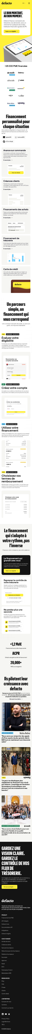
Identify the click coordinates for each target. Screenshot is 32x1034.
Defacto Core (5, 924)
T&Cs (3, 1024)
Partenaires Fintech (7, 970)
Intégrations (5, 930)
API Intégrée (5, 921)
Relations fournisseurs (8, 954)
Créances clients (6, 944)
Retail (3, 963)
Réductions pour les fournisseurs (11, 951)
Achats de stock (6, 941)
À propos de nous (6, 1001)
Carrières (4, 1004)
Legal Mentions (6, 1021)
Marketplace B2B (6, 973)
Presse (3, 987)
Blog (3, 981)
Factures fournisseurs (7, 948)
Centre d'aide (5, 993)
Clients (3, 990)
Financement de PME (8, 918)
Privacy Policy (5, 1018)
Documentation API (7, 927)
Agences (4, 960)
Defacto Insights (6, 933)
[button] (24, 3)
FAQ (3, 984)
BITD (3, 967)
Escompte (4, 957)
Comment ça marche (7, 1008)
